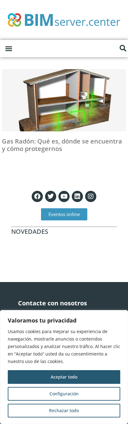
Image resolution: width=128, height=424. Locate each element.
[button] (8, 48)
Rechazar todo (64, 410)
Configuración (64, 394)
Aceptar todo (64, 377)
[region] (64, 367)
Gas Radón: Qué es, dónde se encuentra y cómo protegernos (62, 145)
